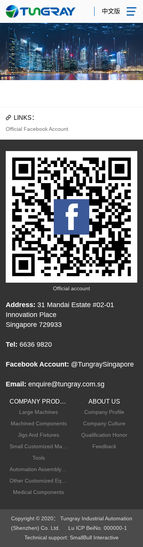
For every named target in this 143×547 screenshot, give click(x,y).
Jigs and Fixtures (38, 435)
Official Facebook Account (37, 129)
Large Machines (38, 412)
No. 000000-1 (110, 528)
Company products (39, 401)
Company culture (104, 423)
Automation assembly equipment (39, 469)
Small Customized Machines (39, 446)
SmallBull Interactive (94, 537)
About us (104, 401)
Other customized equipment (39, 481)
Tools (38, 458)
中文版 (111, 11)
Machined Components (39, 423)
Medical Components (38, 492)
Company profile (104, 412)
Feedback (104, 446)
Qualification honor (104, 435)
